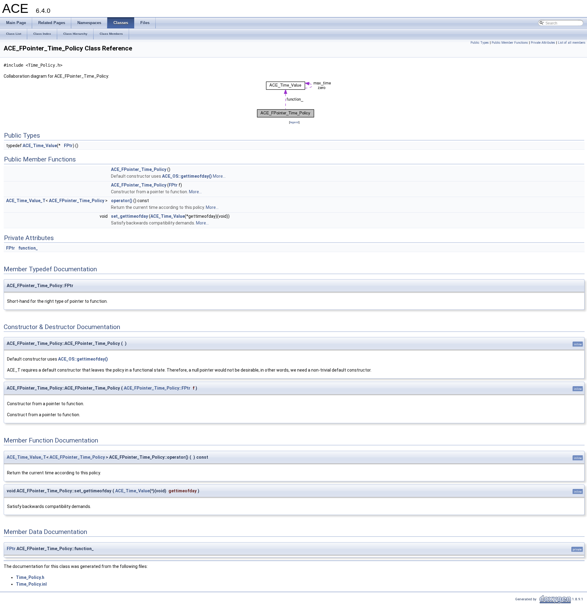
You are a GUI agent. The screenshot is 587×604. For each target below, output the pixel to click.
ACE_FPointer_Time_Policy (138, 169)
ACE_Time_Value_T (26, 200)
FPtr (68, 145)
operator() (121, 200)
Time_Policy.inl (31, 584)
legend (294, 122)
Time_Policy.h (30, 577)
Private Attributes (543, 43)
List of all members (571, 43)
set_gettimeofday (129, 216)
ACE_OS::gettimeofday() (187, 176)
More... (219, 176)
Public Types (480, 43)
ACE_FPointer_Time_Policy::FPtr (157, 388)
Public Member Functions (510, 43)
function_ (28, 248)
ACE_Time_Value (40, 145)
